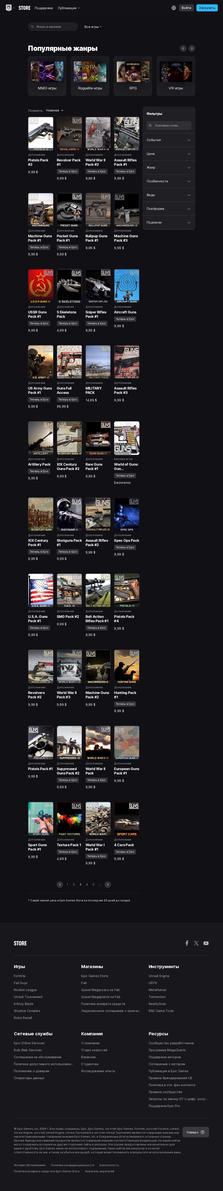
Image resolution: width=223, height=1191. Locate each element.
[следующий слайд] (192, 48)
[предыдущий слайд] (183, 48)
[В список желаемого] (48, 121)
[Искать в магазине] (32, 26)
